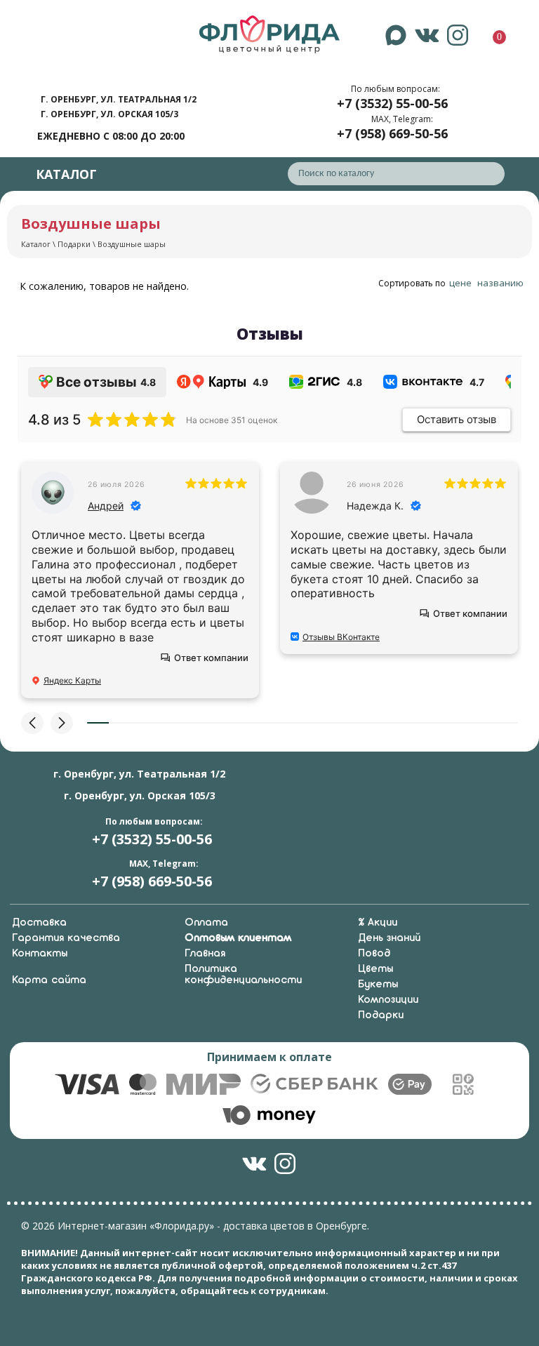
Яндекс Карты (72, 680)
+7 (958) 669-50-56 (392, 133)
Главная (205, 953)
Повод (374, 953)
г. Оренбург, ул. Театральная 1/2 (119, 99)
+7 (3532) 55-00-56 (392, 103)
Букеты (378, 984)
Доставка (39, 922)
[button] (32, 723)
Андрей (106, 506)
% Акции (377, 922)
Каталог (36, 244)
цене (460, 282)
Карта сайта (49, 980)
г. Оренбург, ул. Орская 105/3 (109, 114)
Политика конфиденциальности (243, 975)
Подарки (74, 244)
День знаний (389, 938)
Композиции (388, 1000)
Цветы (375, 969)
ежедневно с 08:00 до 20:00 (111, 135)
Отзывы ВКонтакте (341, 637)
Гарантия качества (66, 938)
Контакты (39, 953)
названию (500, 282)
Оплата (206, 922)
